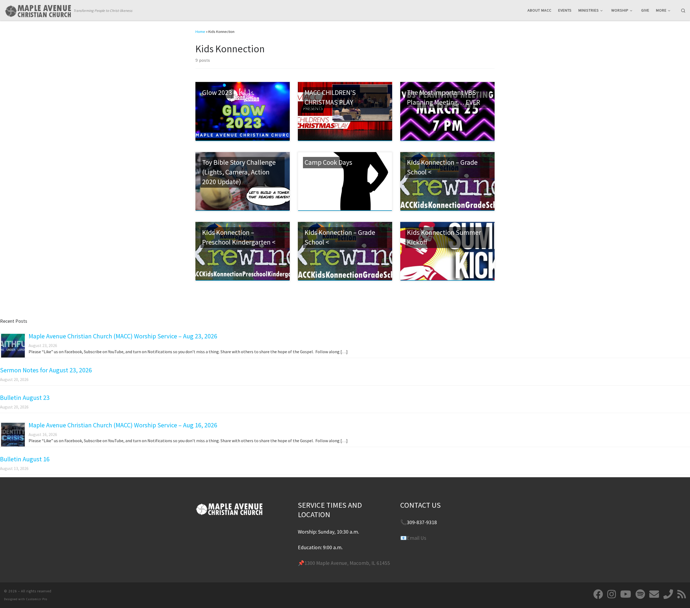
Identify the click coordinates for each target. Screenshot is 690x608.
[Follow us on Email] (654, 594)
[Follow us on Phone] (668, 594)
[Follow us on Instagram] (611, 594)
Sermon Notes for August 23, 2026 (46, 370)
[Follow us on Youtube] (625, 594)
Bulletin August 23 (25, 397)
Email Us (416, 538)
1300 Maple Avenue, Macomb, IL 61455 (347, 563)
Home (200, 31)
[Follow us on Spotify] (640, 594)
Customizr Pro (36, 599)
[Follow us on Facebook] (598, 594)
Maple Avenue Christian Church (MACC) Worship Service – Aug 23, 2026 (123, 336)
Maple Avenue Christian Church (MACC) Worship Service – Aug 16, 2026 (123, 425)
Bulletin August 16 (25, 459)
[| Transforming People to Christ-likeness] (37, 10)
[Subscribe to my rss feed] (681, 594)
